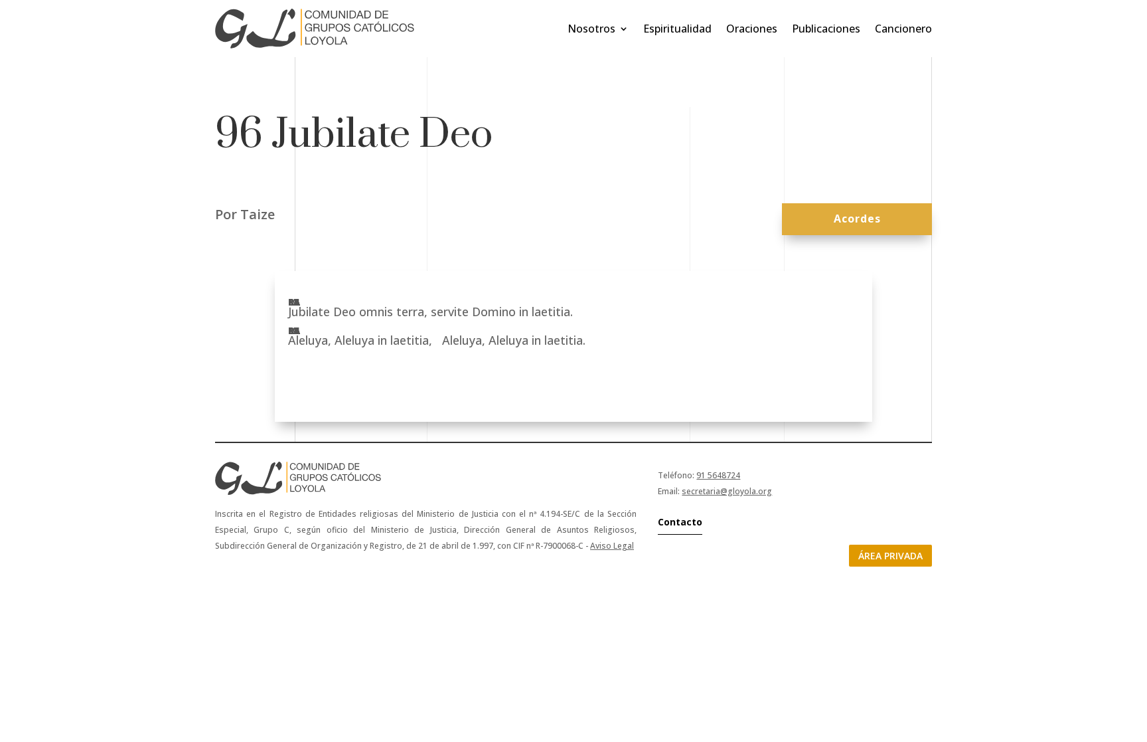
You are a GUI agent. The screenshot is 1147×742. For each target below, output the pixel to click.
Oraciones (751, 28)
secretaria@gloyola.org (727, 491)
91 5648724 (718, 475)
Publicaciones (826, 28)
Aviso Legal (612, 545)
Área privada (890, 555)
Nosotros (591, 28)
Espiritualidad (677, 28)
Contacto (680, 521)
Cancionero (903, 28)
